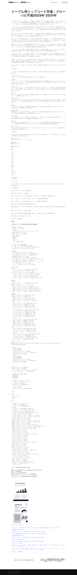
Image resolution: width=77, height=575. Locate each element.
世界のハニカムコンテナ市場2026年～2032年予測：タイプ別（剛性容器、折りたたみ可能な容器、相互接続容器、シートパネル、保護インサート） (36, 527)
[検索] (61, 2)
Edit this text (65, 2)
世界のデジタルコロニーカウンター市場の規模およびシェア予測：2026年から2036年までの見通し (28, 531)
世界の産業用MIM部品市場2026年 (17, 535)
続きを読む (13, 221)
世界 (45, 8)
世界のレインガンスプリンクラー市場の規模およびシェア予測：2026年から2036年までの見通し (28, 537)
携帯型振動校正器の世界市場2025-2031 (18, 529)
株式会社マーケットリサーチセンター (14, 570)
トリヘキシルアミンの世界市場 (17, 543)
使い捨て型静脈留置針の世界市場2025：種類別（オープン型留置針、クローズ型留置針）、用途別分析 (29, 533)
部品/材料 (47, 8)
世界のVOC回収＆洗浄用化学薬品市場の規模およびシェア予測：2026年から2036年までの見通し (28, 541)
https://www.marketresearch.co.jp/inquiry (29, 224)
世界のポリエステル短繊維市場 (17, 551)
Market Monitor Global (41, 8)
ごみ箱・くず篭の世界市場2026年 (17, 539)
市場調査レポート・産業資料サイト (13, 2)
